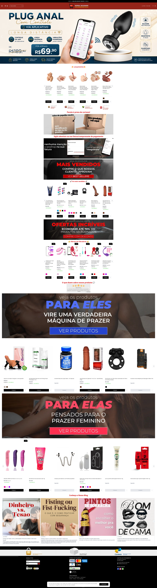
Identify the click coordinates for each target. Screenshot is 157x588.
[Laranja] (60, 211)
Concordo (103, 584)
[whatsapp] (123, 569)
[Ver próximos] (112, 86)
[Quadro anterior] (1, 36)
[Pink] (83, 274)
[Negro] (92, 213)
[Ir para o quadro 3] (78, 62)
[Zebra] (76, 213)
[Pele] (95, 213)
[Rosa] (65, 211)
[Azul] (58, 211)
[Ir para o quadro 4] (79, 62)
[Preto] (63, 211)
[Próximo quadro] (155, 36)
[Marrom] (104, 98)
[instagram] (7, 6)
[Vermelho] (74, 213)
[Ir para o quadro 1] (77, 62)
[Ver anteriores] (45, 86)
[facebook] (5, 6)
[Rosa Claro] (58, 274)
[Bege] (5, 387)
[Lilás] (69, 213)
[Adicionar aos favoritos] (53, 101)
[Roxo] (106, 274)
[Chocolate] (104, 213)
